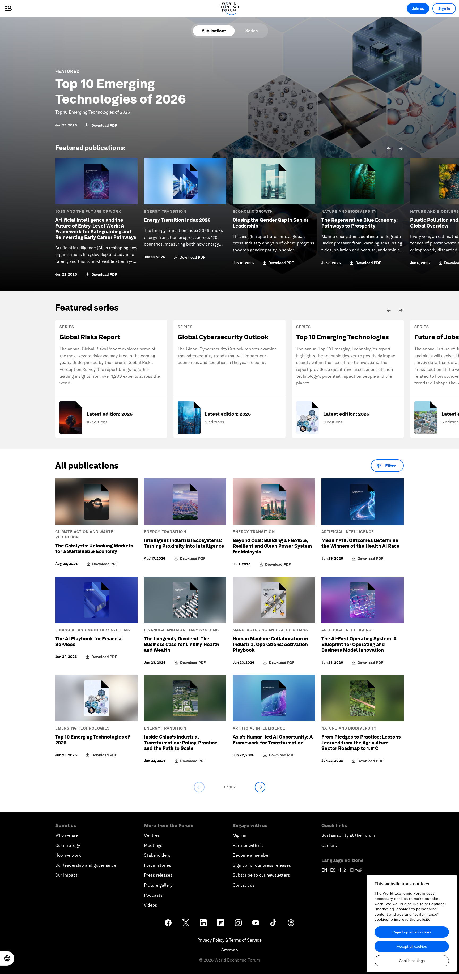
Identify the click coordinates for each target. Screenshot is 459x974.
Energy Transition (165, 211)
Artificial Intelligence (347, 532)
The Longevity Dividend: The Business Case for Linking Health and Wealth (181, 644)
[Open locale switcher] (7, 958)
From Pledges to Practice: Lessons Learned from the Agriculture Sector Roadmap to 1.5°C (361, 742)
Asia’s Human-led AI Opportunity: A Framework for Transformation (273, 739)
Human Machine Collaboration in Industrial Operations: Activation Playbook (270, 644)
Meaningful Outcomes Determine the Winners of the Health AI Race (360, 543)
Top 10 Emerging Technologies (342, 337)
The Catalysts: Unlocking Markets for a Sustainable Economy (94, 548)
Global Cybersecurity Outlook (223, 337)
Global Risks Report (90, 337)
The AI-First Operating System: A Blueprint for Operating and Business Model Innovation (359, 644)
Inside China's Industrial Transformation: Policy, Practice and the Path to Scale (181, 742)
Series (251, 30)
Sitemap (229, 949)
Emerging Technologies (82, 728)
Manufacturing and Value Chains (270, 630)
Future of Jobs (436, 337)
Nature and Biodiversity (349, 211)
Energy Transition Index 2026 (177, 220)
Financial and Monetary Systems (92, 630)
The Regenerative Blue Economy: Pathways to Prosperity (359, 223)
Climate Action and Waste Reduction (84, 534)
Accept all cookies (412, 946)
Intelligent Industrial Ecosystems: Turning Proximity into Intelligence (184, 543)
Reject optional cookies (411, 932)
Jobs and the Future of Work (88, 211)
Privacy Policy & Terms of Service (229, 940)
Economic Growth (253, 211)
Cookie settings (412, 961)
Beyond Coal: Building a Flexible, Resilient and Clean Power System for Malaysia (272, 546)
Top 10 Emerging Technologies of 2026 (120, 91)
